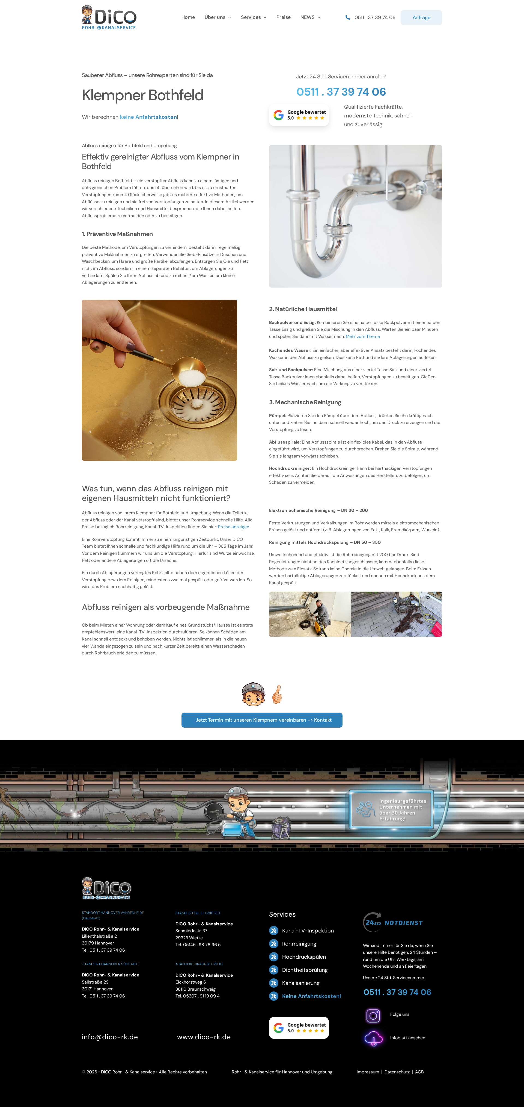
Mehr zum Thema (363, 336)
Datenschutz (397, 1072)
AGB (419, 1072)
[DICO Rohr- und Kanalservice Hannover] (106, 876)
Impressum (368, 1072)
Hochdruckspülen (304, 956)
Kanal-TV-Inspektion (308, 930)
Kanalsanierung (301, 983)
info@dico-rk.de (110, 1036)
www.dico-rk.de (204, 1036)
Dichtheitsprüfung (305, 969)
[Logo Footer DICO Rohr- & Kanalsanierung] (109, 7)
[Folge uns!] (402, 1023)
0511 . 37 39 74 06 (341, 92)
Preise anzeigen (233, 527)
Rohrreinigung (299, 943)
